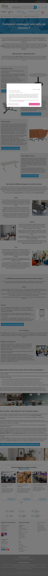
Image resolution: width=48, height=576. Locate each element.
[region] (24, 95)
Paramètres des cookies (13, 104)
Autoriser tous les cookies (34, 104)
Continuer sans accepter (36, 89)
